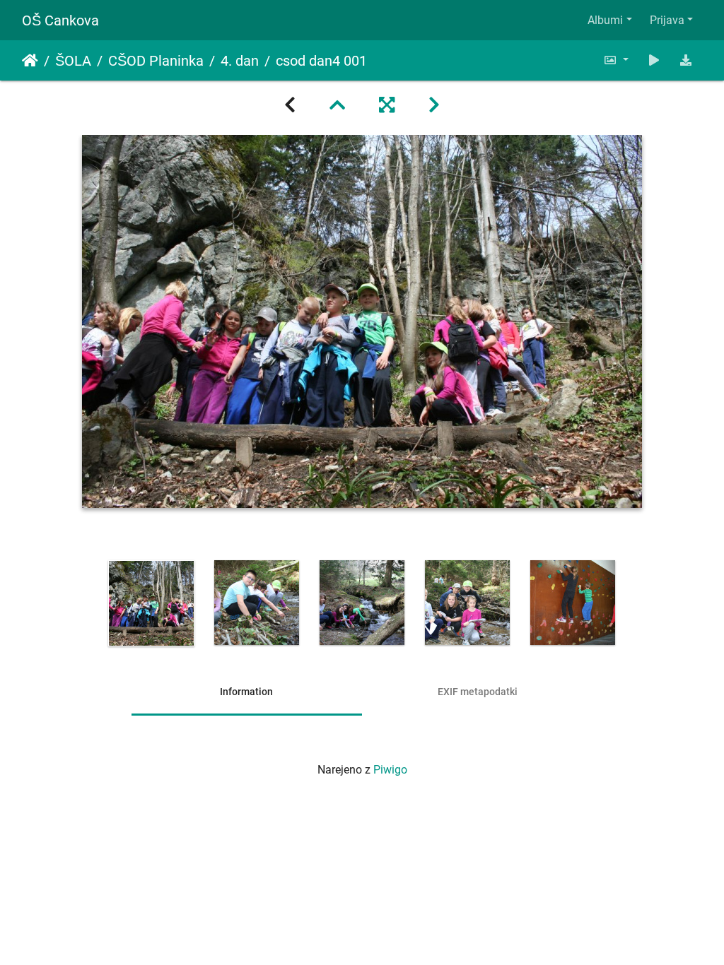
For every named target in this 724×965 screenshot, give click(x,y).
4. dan (240, 60)
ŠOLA (73, 60)
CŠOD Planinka (156, 60)
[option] (151, 603)
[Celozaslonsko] (386, 105)
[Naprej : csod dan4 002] (434, 105)
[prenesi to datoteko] (686, 60)
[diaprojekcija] (654, 60)
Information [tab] (246, 691)
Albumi (605, 20)
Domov (30, 60)
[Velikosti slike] (616, 60)
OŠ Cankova (60, 20)
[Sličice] (337, 105)
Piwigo (390, 769)
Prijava (667, 20)
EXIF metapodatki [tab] (478, 691)
